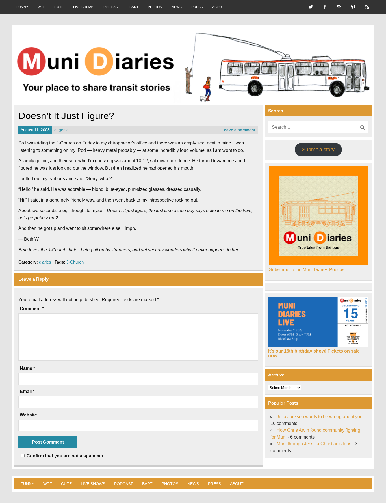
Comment (32, 308)
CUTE (59, 7)
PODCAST (111, 7)
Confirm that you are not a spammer (64, 456)
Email (27, 391)
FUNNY (22, 7)
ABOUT (218, 7)
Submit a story (318, 149)
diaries (45, 262)
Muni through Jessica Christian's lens (314, 443)
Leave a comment (238, 130)
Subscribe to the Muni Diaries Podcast (307, 269)
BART (133, 7)
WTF (41, 7)
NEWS (177, 7)
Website (28, 415)
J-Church (75, 262)
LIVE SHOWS (83, 7)
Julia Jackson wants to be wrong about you (320, 416)
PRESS (197, 7)
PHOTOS (155, 7)
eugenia (61, 130)
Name (27, 368)
